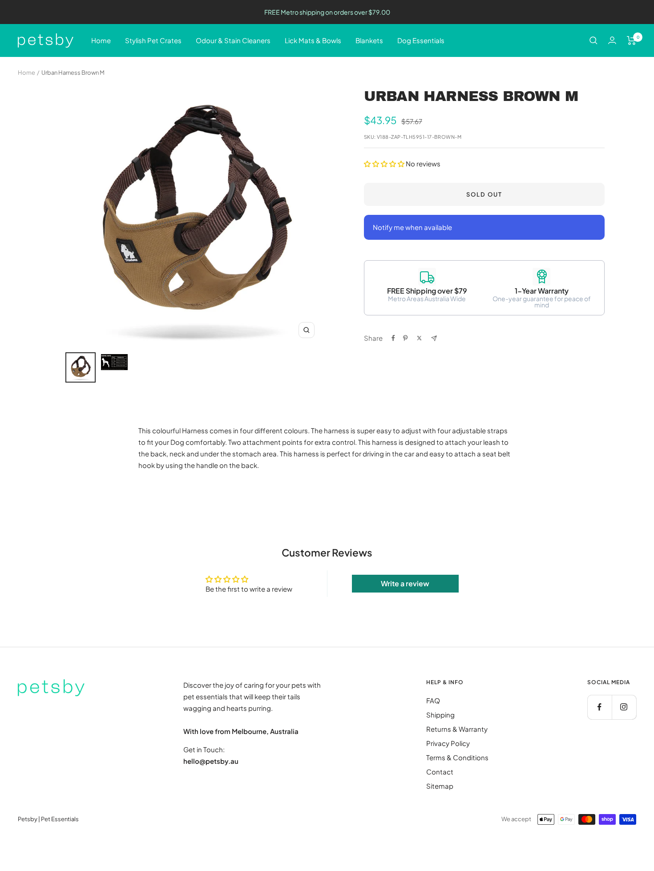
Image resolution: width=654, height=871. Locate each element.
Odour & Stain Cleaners (233, 40)
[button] (385, 163)
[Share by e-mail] (434, 338)
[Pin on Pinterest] (405, 338)
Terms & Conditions (457, 757)
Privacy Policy (448, 743)
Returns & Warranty (457, 729)
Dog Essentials (420, 40)
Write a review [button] (405, 583)
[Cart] (631, 40)
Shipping (440, 714)
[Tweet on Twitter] (419, 338)
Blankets (369, 40)
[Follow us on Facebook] (599, 707)
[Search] (593, 40)
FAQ (433, 700)
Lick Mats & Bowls (313, 40)
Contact (439, 771)
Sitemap (439, 786)
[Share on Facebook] (393, 338)
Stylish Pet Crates (153, 40)
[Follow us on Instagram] (624, 707)
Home (101, 40)
